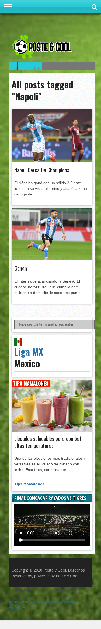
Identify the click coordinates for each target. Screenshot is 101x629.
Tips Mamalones (29, 484)
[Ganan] (52, 259)
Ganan (20, 268)
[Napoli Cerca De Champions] (52, 161)
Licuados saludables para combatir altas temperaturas (49, 441)
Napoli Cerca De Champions (41, 170)
